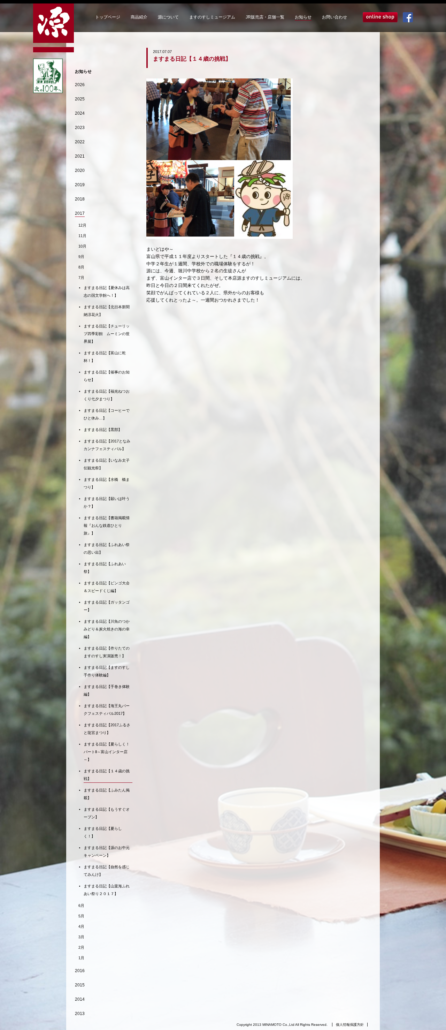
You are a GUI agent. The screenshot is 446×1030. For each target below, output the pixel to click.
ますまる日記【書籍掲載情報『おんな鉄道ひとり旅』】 (107, 525)
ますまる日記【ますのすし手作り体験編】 (107, 671)
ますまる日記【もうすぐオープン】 (107, 813)
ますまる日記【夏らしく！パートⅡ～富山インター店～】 (107, 752)
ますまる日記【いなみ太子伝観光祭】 (107, 464)
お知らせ (303, 17)
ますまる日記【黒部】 (103, 429)
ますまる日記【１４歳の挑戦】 (107, 775)
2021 (80, 156)
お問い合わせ (334, 17)
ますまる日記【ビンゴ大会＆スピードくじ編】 (107, 587)
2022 (80, 141)
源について (168, 17)
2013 (80, 1013)
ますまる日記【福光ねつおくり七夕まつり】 (107, 395)
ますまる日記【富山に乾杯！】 (105, 357)
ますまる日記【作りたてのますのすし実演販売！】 (107, 652)
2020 (80, 170)
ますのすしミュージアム (212, 17)
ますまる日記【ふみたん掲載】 (107, 794)
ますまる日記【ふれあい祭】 (105, 568)
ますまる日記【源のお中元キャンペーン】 (107, 851)
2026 (80, 84)
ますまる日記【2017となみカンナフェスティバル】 (107, 445)
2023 (80, 127)
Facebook (408, 17)
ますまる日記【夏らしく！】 (103, 832)
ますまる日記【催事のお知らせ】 (107, 376)
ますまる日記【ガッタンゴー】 (107, 606)
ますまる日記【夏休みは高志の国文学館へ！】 (107, 291)
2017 (80, 213)
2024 (80, 113)
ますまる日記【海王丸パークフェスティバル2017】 (107, 709)
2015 (80, 985)
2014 (80, 999)
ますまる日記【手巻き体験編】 (107, 690)
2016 (80, 970)
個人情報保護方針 (350, 1025)
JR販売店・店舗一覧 (265, 17)
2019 (80, 184)
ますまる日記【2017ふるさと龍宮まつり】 (107, 729)
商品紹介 (139, 17)
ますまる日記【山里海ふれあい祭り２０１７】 (107, 890)
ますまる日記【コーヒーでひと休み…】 (107, 414)
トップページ (107, 17)
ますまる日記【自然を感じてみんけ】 (107, 871)
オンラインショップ (380, 17)
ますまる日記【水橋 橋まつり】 (107, 483)
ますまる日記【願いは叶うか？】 (107, 502)
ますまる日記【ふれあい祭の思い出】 (107, 548)
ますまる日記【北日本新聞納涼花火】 (107, 311)
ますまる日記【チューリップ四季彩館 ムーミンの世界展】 (107, 333)
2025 (80, 99)
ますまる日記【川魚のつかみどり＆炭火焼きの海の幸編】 (107, 629)
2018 (80, 199)
